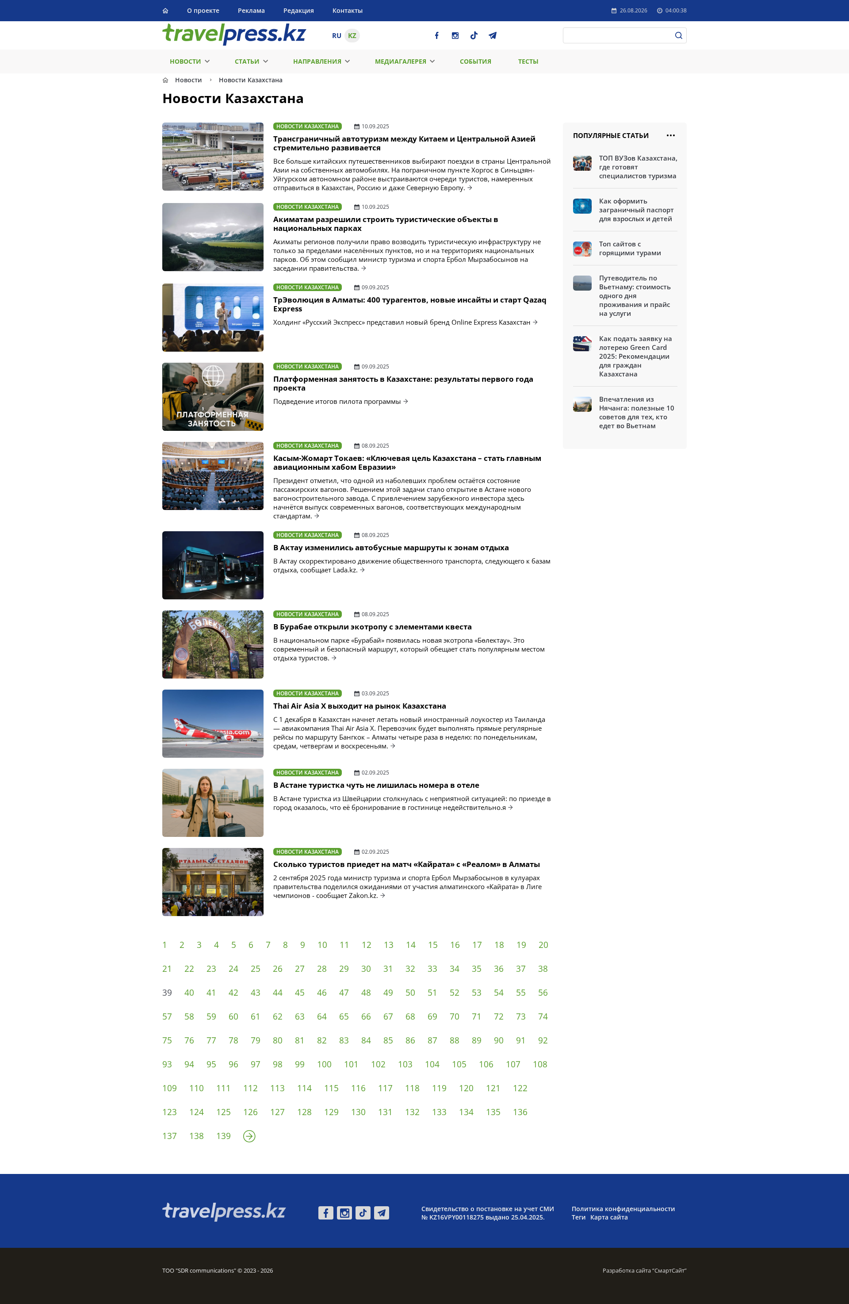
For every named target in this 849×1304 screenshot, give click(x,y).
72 (499, 1016)
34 (454, 968)
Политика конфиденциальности (623, 1208)
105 (459, 1064)
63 (300, 1016)
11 (344, 945)
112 (250, 1088)
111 (223, 1088)
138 (196, 1136)
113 (277, 1088)
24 (233, 968)
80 (278, 1040)
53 (477, 992)
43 (255, 992)
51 (432, 992)
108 (540, 1064)
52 (454, 992)
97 (255, 1064)
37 (521, 968)
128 (304, 1112)
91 (521, 1040)
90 (499, 1040)
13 (389, 945)
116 (358, 1088)
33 (432, 968)
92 (543, 1040)
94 (189, 1064)
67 (388, 1016)
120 (466, 1088)
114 (304, 1088)
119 (439, 1088)
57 (167, 1016)
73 (521, 1016)
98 (278, 1064)
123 (169, 1112)
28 (322, 968)
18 (499, 945)
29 (344, 968)
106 (486, 1064)
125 (223, 1112)
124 (196, 1112)
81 (300, 1040)
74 (543, 1016)
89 (477, 1040)
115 (331, 1088)
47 (344, 992)
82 (322, 1040)
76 (189, 1040)
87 (432, 1040)
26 (278, 968)
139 (223, 1136)
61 (255, 1016)
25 (255, 968)
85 (388, 1040)
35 (477, 968)
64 (322, 1016)
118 (412, 1088)
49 (388, 992)
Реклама (251, 10)
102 (378, 1064)
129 (331, 1112)
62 (278, 1016)
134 (466, 1112)
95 (211, 1064)
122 (520, 1088)
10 (322, 945)
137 (169, 1136)
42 (233, 992)
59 (211, 1016)
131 (385, 1112)
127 (277, 1112)
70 (454, 1016)
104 (432, 1064)
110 (196, 1088)
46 (322, 992)
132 (412, 1112)
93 (167, 1064)
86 (410, 1040)
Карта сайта (609, 1217)
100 (324, 1064)
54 (499, 992)
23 (211, 968)
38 (543, 968)
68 (410, 1016)
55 (521, 992)
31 (388, 968)
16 (455, 945)
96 (233, 1064)
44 (278, 992)
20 (543, 945)
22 (189, 968)
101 (351, 1064)
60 (233, 1016)
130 (358, 1112)
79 (255, 1040)
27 (300, 968)
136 (520, 1112)
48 (366, 992)
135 (493, 1112)
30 (366, 968)
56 (543, 992)
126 (250, 1112)
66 (366, 1016)
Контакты (348, 10)
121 (493, 1088)
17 (477, 945)
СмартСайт (669, 1270)
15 (433, 945)
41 (211, 992)
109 (169, 1088)
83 (344, 1040)
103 (405, 1064)
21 (167, 968)
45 (300, 992)
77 (211, 1040)
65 (344, 1016)
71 (477, 1016)
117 (385, 1088)
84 (366, 1040)
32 (410, 968)
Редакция (298, 10)
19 (521, 945)
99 (300, 1064)
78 (233, 1040)
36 (499, 968)
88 (454, 1040)
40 (189, 992)
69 (432, 1016)
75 (167, 1040)
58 (189, 1016)
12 (366, 945)
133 (439, 1112)
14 (411, 945)
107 (513, 1064)
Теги (579, 1217)
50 (410, 992)
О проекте (203, 10)
